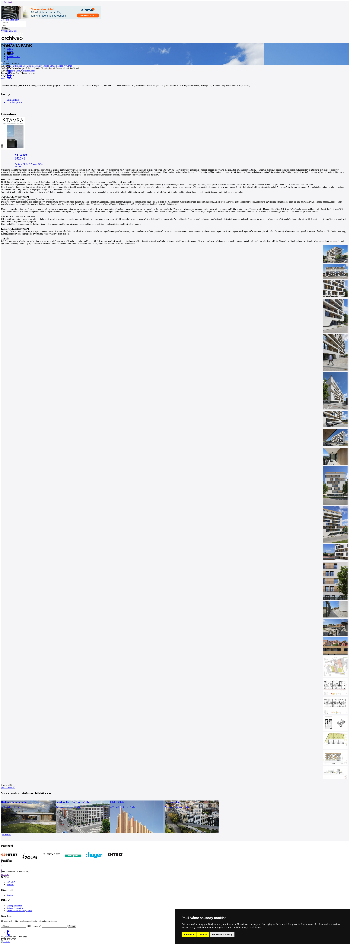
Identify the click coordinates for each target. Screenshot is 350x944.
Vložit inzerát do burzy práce (19, 910)
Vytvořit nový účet (9, 31)
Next (7, 874)
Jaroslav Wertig (65, 66)
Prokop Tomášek (50, 66)
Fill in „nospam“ (34, 926)
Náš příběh (11, 882)
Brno (18, 71)
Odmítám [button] (203, 934)
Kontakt (10, 884)
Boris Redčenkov (34, 66)
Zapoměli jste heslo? (10, 20)
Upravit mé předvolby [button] (222, 934)
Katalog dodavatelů (15, 908)
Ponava (11, 71)
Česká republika (28, 71)
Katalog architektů (14, 906)
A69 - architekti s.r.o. (16, 66)
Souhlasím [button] (189, 934)
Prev (3, 874)
